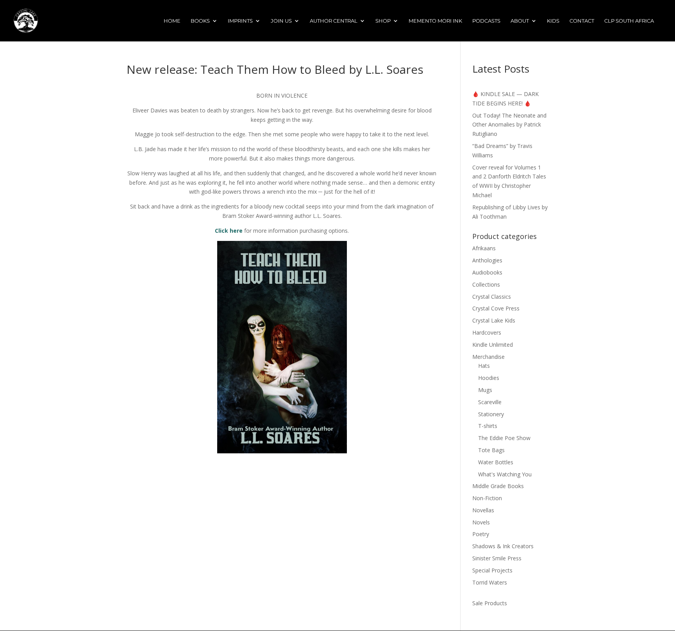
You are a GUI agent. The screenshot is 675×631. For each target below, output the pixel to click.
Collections (486, 284)
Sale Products (489, 603)
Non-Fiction (487, 498)
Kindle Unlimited (492, 344)
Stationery (491, 414)
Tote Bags (491, 450)
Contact (582, 21)
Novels (481, 522)
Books (200, 21)
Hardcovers (486, 332)
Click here (229, 230)
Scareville (490, 402)
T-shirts (487, 426)
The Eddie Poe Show (504, 438)
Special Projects (492, 570)
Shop (383, 21)
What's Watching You (505, 474)
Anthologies (487, 260)
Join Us (281, 21)
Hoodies (488, 377)
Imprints (240, 21)
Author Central (333, 21)
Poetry (480, 534)
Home (172, 21)
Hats (484, 365)
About (520, 21)
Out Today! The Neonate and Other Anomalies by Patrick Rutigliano (509, 125)
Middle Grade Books (498, 486)
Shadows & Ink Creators (503, 546)
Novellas (483, 510)
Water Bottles (495, 462)
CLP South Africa (629, 21)
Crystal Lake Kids (493, 320)
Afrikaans (484, 248)
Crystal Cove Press (496, 308)
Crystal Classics (491, 296)
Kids (553, 21)
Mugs (485, 390)
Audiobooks (487, 272)
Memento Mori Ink (435, 21)
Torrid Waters (489, 582)
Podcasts (486, 21)
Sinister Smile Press (496, 558)
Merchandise (488, 356)
